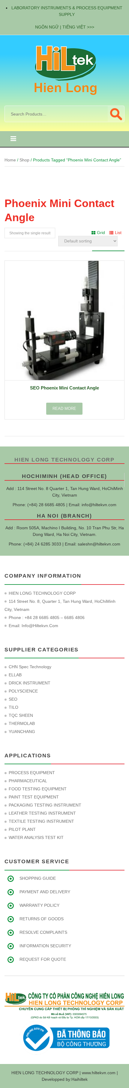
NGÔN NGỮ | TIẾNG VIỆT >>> (64, 27)
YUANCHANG (22, 731)
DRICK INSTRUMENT (29, 683)
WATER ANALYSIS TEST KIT (36, 837)
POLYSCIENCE (23, 691)
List (118, 232)
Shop (24, 160)
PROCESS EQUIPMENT (32, 772)
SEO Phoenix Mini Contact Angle (64, 387)
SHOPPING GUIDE (38, 878)
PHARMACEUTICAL (28, 780)
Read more (64, 408)
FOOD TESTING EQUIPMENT (38, 788)
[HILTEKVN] (64, 70)
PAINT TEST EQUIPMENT (34, 797)
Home (10, 160)
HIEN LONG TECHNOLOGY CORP (64, 460)
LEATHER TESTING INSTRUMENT (42, 813)
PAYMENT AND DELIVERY (45, 891)
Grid (101, 232)
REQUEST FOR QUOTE (43, 959)
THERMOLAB (22, 723)
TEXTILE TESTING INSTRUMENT (41, 821)
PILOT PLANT (22, 829)
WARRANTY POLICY (39, 905)
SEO (13, 699)
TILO (13, 707)
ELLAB (15, 674)
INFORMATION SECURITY (45, 945)
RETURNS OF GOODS (42, 918)
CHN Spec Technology (30, 666)
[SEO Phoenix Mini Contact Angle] (64, 320)
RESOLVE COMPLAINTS (43, 932)
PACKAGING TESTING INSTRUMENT (45, 805)
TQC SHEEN (21, 715)
